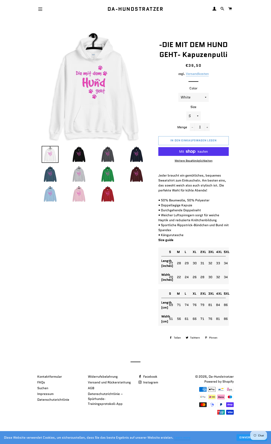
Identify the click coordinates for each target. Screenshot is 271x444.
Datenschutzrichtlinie (53, 399)
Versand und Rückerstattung (109, 382)
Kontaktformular (49, 376)
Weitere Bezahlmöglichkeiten (193, 161)
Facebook (149, 376)
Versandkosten (197, 73)
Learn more (182, 437)
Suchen (42, 388)
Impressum (45, 394)
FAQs (41, 382)
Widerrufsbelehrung (103, 376)
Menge (182, 127)
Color (193, 88)
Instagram (150, 382)
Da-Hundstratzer (136, 9)
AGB (91, 388)
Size (193, 107)
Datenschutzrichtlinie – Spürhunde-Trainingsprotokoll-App (105, 399)
